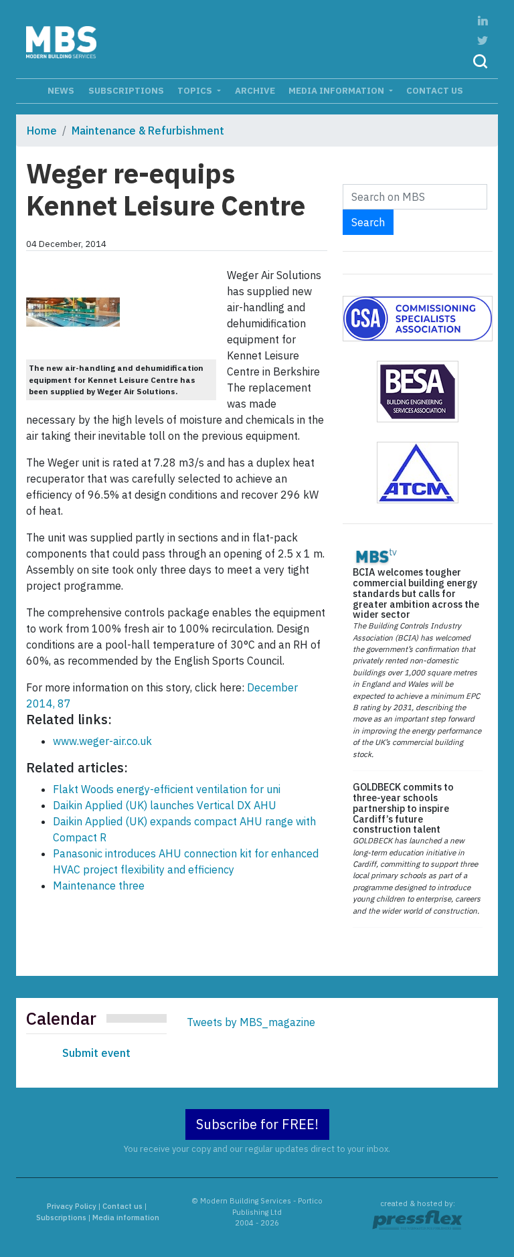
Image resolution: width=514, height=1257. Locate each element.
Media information (337, 90)
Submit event (96, 1053)
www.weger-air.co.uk (102, 741)
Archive (255, 90)
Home (42, 130)
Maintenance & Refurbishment (148, 130)
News (61, 90)
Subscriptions (126, 90)
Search (368, 222)
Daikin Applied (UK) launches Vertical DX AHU (164, 805)
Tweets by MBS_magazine (251, 1022)
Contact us (434, 90)
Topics (195, 90)
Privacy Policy (71, 1206)
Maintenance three (99, 885)
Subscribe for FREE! (257, 1124)
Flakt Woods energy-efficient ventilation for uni (166, 789)
